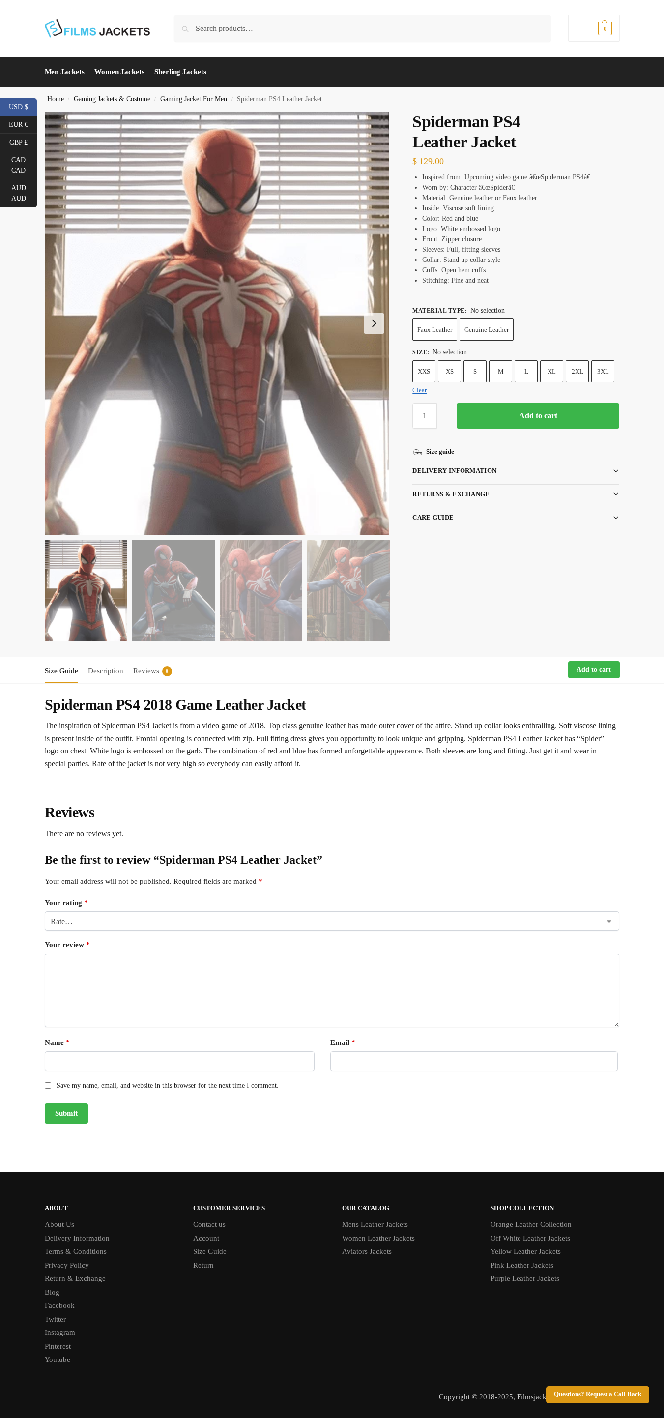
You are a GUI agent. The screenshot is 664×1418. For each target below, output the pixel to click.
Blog (52, 1292)
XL (552, 371)
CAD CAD (24, 165)
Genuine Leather (486, 329)
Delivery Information (454, 470)
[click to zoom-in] (217, 323)
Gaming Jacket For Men (193, 99)
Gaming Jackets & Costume (112, 99)
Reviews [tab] (151, 671)
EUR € (23, 123)
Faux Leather (434, 329)
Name (57, 1042)
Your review (67, 945)
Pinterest (58, 1346)
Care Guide (433, 517)
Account (206, 1238)
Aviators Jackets (367, 1251)
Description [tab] (105, 671)
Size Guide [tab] (61, 671)
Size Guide (210, 1251)
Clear (419, 390)
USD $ (23, 106)
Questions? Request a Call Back (597, 1394)
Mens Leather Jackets (375, 1224)
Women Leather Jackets (378, 1238)
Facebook (60, 1305)
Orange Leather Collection (531, 1224)
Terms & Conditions (76, 1251)
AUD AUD (24, 193)
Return (203, 1265)
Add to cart (538, 415)
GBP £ (23, 141)
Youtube (57, 1359)
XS (450, 371)
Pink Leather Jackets (522, 1265)
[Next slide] (374, 323)
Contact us (209, 1224)
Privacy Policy (67, 1265)
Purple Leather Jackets (525, 1278)
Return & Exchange (75, 1278)
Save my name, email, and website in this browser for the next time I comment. (168, 1085)
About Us (59, 1224)
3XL (603, 371)
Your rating (66, 903)
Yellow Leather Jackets (526, 1251)
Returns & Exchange (451, 494)
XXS (424, 371)
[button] (593, 28)
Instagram (60, 1332)
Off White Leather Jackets (530, 1238)
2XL (577, 371)
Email (342, 1042)
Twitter (55, 1319)
